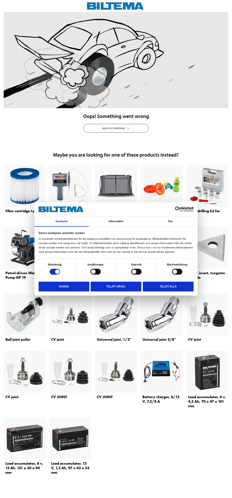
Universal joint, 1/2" (114, 339)
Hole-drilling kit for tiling (204, 213)
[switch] (95, 272)
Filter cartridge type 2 (23, 211)
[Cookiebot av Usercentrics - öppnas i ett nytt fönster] (178, 209)
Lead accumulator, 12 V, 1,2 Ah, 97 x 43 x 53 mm (70, 468)
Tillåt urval (116, 286)
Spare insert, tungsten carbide (206, 275)
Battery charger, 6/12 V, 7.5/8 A (160, 399)
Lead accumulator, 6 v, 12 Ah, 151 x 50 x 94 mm (24, 468)
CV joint (57, 339)
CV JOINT (59, 397)
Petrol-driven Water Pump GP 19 (22, 275)
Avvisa (64, 286)
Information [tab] (116, 221)
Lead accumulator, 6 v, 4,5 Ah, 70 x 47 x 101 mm (207, 401)
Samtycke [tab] (61, 221)
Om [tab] (170, 221)
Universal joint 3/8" (159, 339)
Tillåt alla (168, 286)
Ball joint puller (17, 339)
